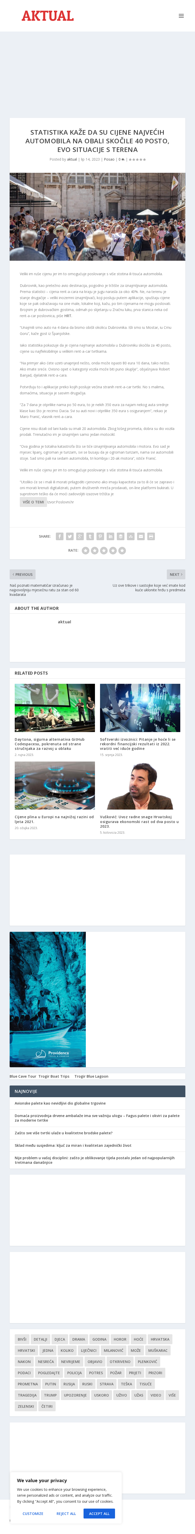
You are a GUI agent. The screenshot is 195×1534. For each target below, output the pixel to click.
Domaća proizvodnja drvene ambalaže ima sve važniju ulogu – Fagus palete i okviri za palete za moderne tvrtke (97, 1118)
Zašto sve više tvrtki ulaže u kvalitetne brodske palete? (63, 1132)
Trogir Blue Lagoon (91, 1076)
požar (116, 1372)
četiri (47, 1406)
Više (172, 1395)
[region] (66, 1498)
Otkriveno (120, 1361)
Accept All (99, 1513)
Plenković (147, 1361)
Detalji (40, 1339)
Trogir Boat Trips (53, 1076)
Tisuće (145, 1384)
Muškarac (158, 1350)
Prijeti (135, 1372)
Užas (138, 1395)
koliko (67, 1350)
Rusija (69, 1384)
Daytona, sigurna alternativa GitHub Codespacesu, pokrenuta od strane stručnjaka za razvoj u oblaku (50, 744)
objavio (95, 1361)
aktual (72, 159)
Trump (50, 1395)
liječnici (88, 1350)
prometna (28, 1384)
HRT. (68, 315)
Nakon (24, 1361)
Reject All (66, 1513)
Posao (109, 159)
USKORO (101, 1395)
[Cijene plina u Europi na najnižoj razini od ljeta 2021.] (55, 786)
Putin (50, 1384)
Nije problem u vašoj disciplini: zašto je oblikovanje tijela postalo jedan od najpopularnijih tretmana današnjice (95, 1160)
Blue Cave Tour (23, 1076)
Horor (120, 1339)
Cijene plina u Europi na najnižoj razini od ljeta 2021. (54, 819)
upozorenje (75, 1395)
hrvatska (160, 1339)
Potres (96, 1372)
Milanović (113, 1350)
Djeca (60, 1339)
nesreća (46, 1361)
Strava (106, 1384)
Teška (126, 1384)
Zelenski (26, 1406)
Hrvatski (26, 1350)
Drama (78, 1339)
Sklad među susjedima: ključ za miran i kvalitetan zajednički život (73, 1145)
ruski (87, 1384)
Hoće (138, 1339)
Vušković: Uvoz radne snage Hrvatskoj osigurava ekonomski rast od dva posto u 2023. (139, 821)
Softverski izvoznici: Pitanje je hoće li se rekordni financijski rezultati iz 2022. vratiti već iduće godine (138, 744)
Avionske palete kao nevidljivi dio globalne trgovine (60, 1103)
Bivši (22, 1339)
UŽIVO (121, 1395)
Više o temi (33, 502)
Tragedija (27, 1395)
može (136, 1350)
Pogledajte (49, 1372)
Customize (33, 1513)
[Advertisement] (97, 69)
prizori (155, 1372)
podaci (24, 1372)
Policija (74, 1372)
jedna (47, 1350)
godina (99, 1339)
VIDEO (156, 1395)
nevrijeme (70, 1361)
